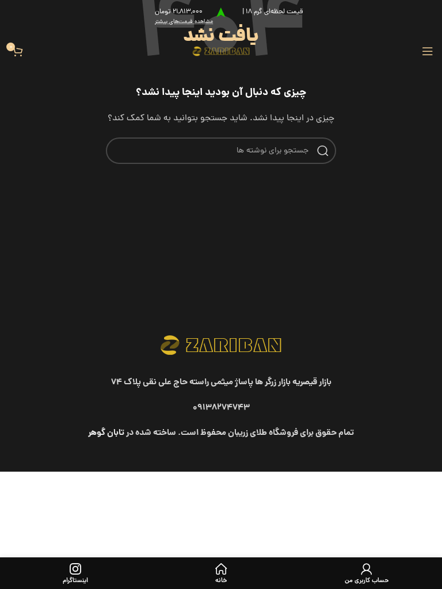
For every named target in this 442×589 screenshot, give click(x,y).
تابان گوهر (106, 433)
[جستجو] (323, 150)
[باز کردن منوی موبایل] (427, 51)
